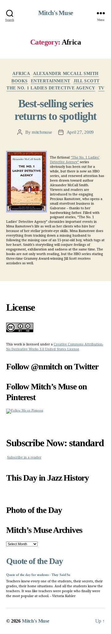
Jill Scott (86, 81)
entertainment (50, 81)
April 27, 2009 (80, 132)
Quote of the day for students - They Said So (38, 575)
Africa (21, 73)
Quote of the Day (34, 561)
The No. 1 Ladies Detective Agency (50, 88)
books (19, 81)
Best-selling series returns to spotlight (55, 109)
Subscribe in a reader (24, 457)
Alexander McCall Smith (65, 73)
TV (101, 88)
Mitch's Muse (55, 13)
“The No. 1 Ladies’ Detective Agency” (75, 160)
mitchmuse (42, 132)
